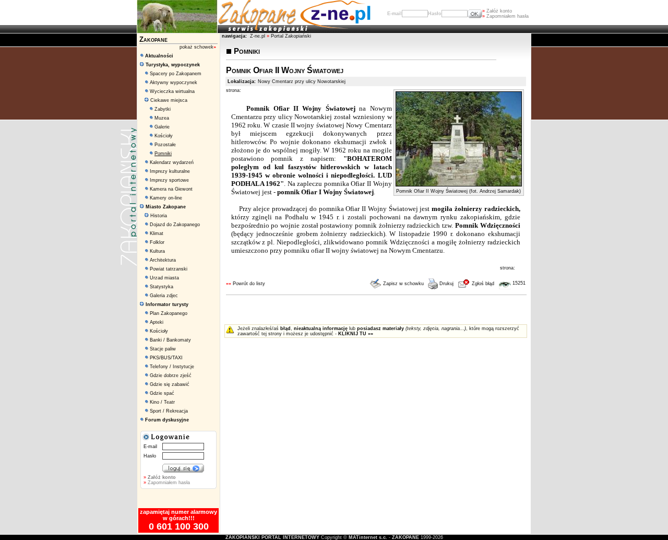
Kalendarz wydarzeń (172, 162)
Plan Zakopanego (168, 313)
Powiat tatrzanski (168, 269)
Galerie (162, 127)
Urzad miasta (164, 277)
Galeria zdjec (164, 295)
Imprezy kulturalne (170, 171)
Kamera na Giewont (171, 189)
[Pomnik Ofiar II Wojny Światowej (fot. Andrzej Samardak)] (459, 184)
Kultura (157, 251)
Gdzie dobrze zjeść (171, 375)
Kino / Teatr (162, 402)
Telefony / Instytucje (172, 366)
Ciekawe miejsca (168, 100)
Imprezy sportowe (169, 180)
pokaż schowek (198, 47)
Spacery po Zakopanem (175, 73)
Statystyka (161, 286)
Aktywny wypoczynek (173, 82)
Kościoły (163, 135)
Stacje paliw (163, 348)
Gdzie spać (162, 393)
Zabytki (162, 109)
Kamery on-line (166, 198)
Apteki (156, 322)
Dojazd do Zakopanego (175, 224)
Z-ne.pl (258, 36)
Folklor (157, 242)
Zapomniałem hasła (505, 16)
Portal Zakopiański (291, 36)
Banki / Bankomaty (170, 340)
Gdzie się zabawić (169, 384)
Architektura (163, 260)
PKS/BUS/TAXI (166, 357)
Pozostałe (165, 144)
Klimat (156, 233)
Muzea (161, 118)
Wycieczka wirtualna (172, 91)
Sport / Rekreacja (169, 411)
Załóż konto (497, 11)
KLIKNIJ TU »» (355, 333)
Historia (158, 215)
